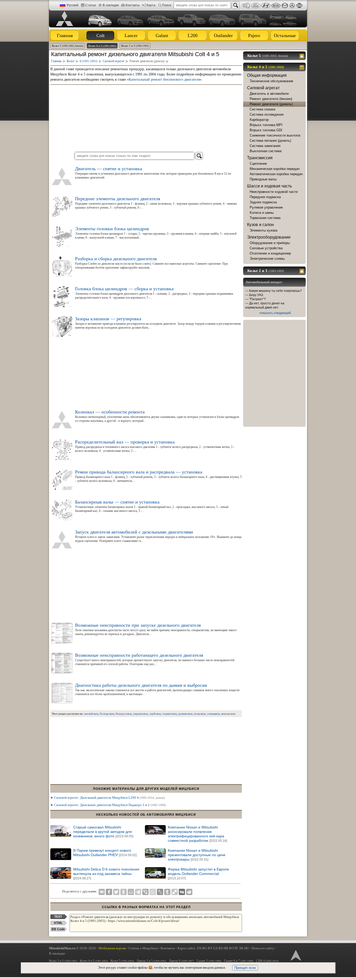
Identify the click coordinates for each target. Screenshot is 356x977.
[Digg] (182, 892)
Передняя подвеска (265, 197)
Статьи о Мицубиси (143, 948)
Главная (65, 35)
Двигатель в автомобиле (269, 94)
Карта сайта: (186, 948)
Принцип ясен (245, 968)
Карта (150, 5)
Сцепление (258, 163)
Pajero (254, 35)
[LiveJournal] (160, 892)
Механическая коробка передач (275, 169)
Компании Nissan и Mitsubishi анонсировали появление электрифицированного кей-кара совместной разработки (197, 834)
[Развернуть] (302, 55)
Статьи (90, 5)
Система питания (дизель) (270, 141)
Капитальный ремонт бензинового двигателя (164, 79)
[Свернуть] (302, 67)
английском (91, 713)
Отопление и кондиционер (270, 253)
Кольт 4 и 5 (102, 45)
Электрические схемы (267, 258)
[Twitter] (116, 892)
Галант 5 (209, 961)
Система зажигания (265, 146)
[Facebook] (109, 892)
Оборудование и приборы (270, 243)
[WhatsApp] (153, 892)
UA (215, 948)
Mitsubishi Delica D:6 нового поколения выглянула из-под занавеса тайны (106, 873)
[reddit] (189, 892)
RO (231, 948)
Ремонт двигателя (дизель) (271, 104)
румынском (185, 713)
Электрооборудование (269, 237)
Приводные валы (263, 179)
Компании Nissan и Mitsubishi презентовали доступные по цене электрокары (196, 854)
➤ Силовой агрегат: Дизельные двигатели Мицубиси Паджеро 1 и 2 (108, 805)
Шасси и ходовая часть (269, 186)
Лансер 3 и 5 (151, 961)
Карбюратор (259, 120)
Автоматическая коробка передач (276, 174)
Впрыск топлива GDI (266, 130)
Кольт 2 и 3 (135, 45)
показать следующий (275, 313)
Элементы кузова (263, 230)
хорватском (169, 713)
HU (246, 948)
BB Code (58, 929)
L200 (193, 35)
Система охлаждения (267, 114)
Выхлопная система (265, 151)
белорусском (124, 713)
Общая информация (267, 75)
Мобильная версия (112, 948)
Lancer (131, 35)
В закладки (111, 5)
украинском (140, 713)
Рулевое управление (266, 207)
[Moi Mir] (131, 892)
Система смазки (262, 109)
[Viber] (145, 892)
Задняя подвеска (263, 202)
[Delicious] (174, 892)
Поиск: (167, 5)
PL (236, 948)
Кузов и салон (260, 224)
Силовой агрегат (263, 88)
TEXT (58, 917)
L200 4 (267, 961)
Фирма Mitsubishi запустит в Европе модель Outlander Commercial (198, 873)
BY (210, 948)
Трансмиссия (260, 158)
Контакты (133, 5)
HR (226, 948)
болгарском (107, 713)
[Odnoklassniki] (123, 892)
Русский (72, 5)
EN (199, 948)
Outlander (223, 35)
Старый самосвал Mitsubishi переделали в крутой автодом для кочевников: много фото (103, 831)
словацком (213, 713)
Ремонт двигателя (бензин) (271, 99)
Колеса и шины (262, 213)
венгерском (228, 713)
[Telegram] (138, 892)
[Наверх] (295, 954)
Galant (162, 35)
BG (204, 948)
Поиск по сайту (262, 948)
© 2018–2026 (72, 948)
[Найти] (235, 5)
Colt (100, 35)
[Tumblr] (167, 892)
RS (221, 948)
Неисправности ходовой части (274, 192)
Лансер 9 (181, 961)
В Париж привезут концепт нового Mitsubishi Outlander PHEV (105, 852)
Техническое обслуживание (271, 81)
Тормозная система (265, 218)
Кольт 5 (67, 45)
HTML (58, 923)
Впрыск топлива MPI (266, 125)
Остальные (285, 35)
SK (241, 948)
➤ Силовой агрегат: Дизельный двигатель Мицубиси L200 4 (107, 798)
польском (199, 713)
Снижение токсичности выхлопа (275, 135)
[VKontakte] (102, 892)
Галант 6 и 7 (238, 961)
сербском (155, 713)
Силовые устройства (266, 248)
